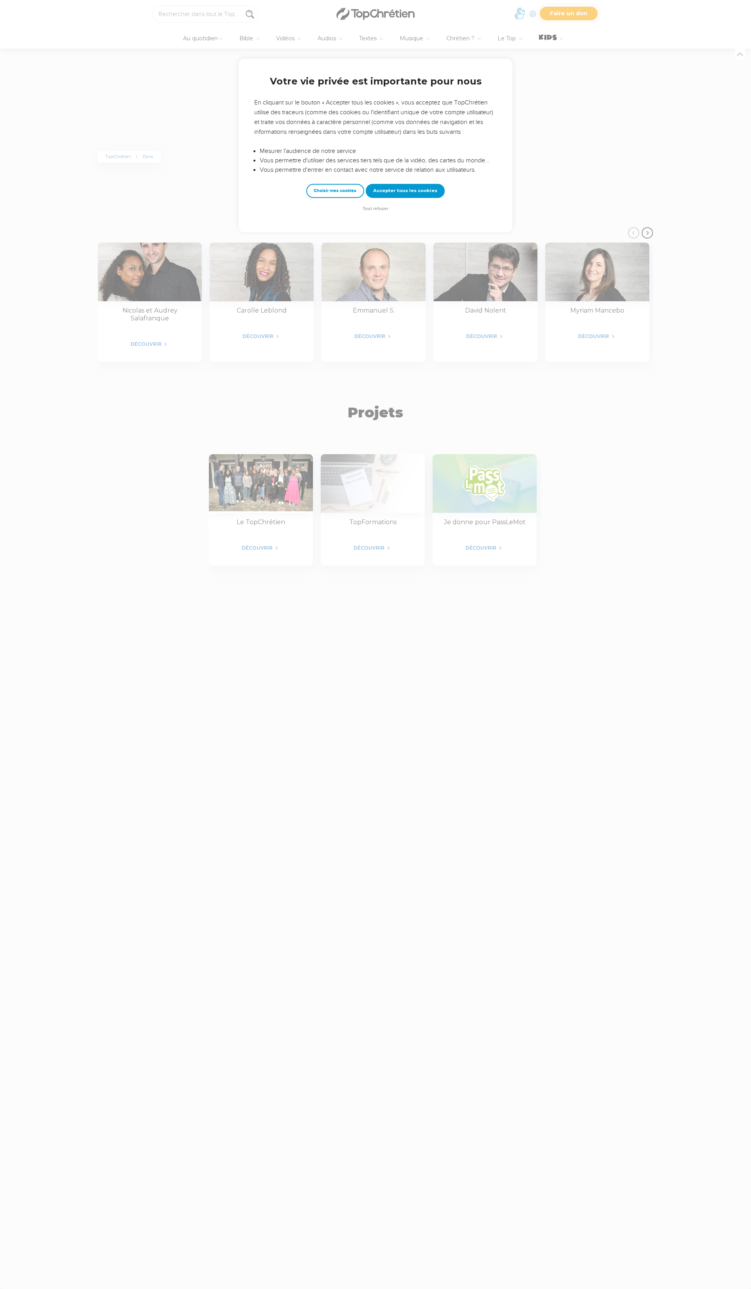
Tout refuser (375, 208)
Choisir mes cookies (335, 190)
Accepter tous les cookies (405, 190)
